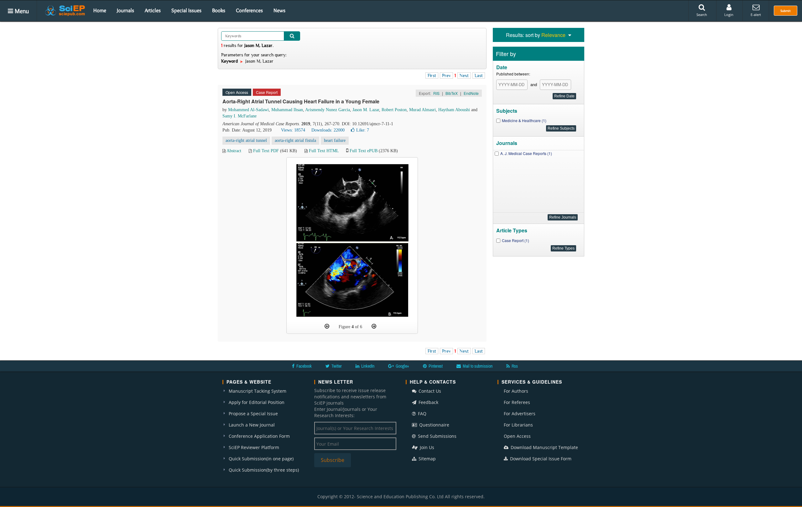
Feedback (427, 402)
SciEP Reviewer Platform (254, 447)
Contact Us (429, 391)
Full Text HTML (324, 150)
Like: (362, 130)
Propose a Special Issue (253, 413)
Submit (785, 10)
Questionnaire (433, 425)
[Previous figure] (327, 326)
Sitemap (426, 459)
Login (728, 14)
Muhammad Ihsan (287, 109)
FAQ (421, 413)
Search (701, 14)
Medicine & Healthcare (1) (524, 120)
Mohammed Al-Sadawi (248, 109)
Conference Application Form (259, 436)
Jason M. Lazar (365, 109)
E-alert (756, 14)
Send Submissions (436, 436)
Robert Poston (394, 109)
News (279, 10)
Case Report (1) (515, 240)
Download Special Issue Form (540, 459)
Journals (125, 10)
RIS (436, 93)
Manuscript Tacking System (257, 391)
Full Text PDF (266, 150)
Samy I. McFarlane (239, 116)
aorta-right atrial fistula (295, 140)
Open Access (517, 436)
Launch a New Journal (252, 425)
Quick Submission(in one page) (261, 459)
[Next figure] (374, 326)
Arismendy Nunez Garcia (327, 109)
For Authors (516, 391)
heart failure (335, 140)
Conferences (249, 10)
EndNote (471, 93)
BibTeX (451, 93)
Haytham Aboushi (454, 109)
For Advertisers (519, 413)
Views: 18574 (293, 130)
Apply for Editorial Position (256, 402)
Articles (153, 10)
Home (99, 10)
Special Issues (186, 10)
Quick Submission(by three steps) (264, 470)
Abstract (234, 150)
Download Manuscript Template (543, 447)
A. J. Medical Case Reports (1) (526, 153)
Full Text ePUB (364, 150)
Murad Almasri (422, 109)
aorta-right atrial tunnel (246, 140)
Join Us (426, 447)
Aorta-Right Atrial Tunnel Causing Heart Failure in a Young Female (300, 101)
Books (218, 10)
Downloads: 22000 (328, 130)
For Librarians (518, 425)
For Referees (517, 402)
